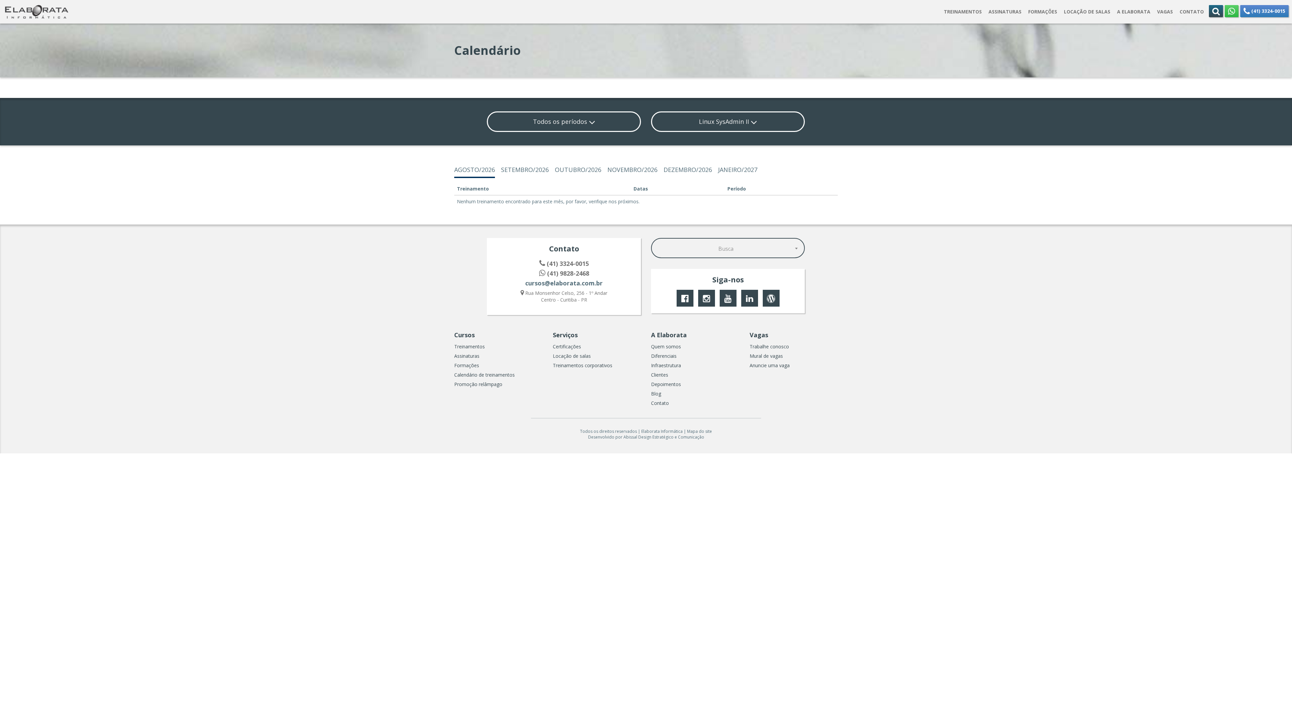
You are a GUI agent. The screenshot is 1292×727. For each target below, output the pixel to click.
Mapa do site (699, 431)
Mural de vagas (766, 356)
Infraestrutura (666, 365)
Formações (466, 365)
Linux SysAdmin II (725, 121)
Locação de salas (572, 356)
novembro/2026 (632, 170)
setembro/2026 (525, 170)
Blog (656, 393)
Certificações (567, 346)
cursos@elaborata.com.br (564, 283)
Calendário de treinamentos (484, 375)
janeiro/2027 (737, 170)
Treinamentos (469, 346)
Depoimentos (666, 384)
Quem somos (666, 346)
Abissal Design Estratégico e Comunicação (663, 437)
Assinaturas (466, 356)
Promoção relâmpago (478, 384)
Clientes (659, 375)
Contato (660, 403)
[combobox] (728, 248)
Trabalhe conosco (769, 346)
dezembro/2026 (687, 170)
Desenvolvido (601, 437)
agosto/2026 (474, 170)
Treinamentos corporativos (582, 365)
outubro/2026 (578, 170)
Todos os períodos (561, 121)
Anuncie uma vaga (770, 365)
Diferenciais (664, 356)
